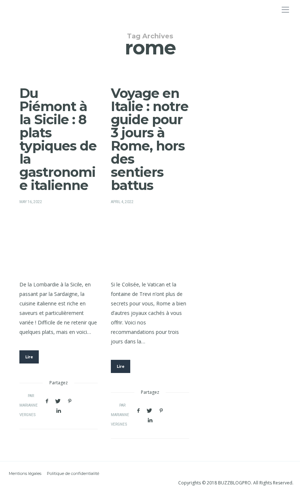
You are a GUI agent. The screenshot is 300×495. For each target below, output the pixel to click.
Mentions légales (25, 473)
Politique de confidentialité (73, 473)
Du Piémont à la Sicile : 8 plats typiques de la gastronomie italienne (58, 139)
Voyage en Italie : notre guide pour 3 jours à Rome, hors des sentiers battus (149, 139)
